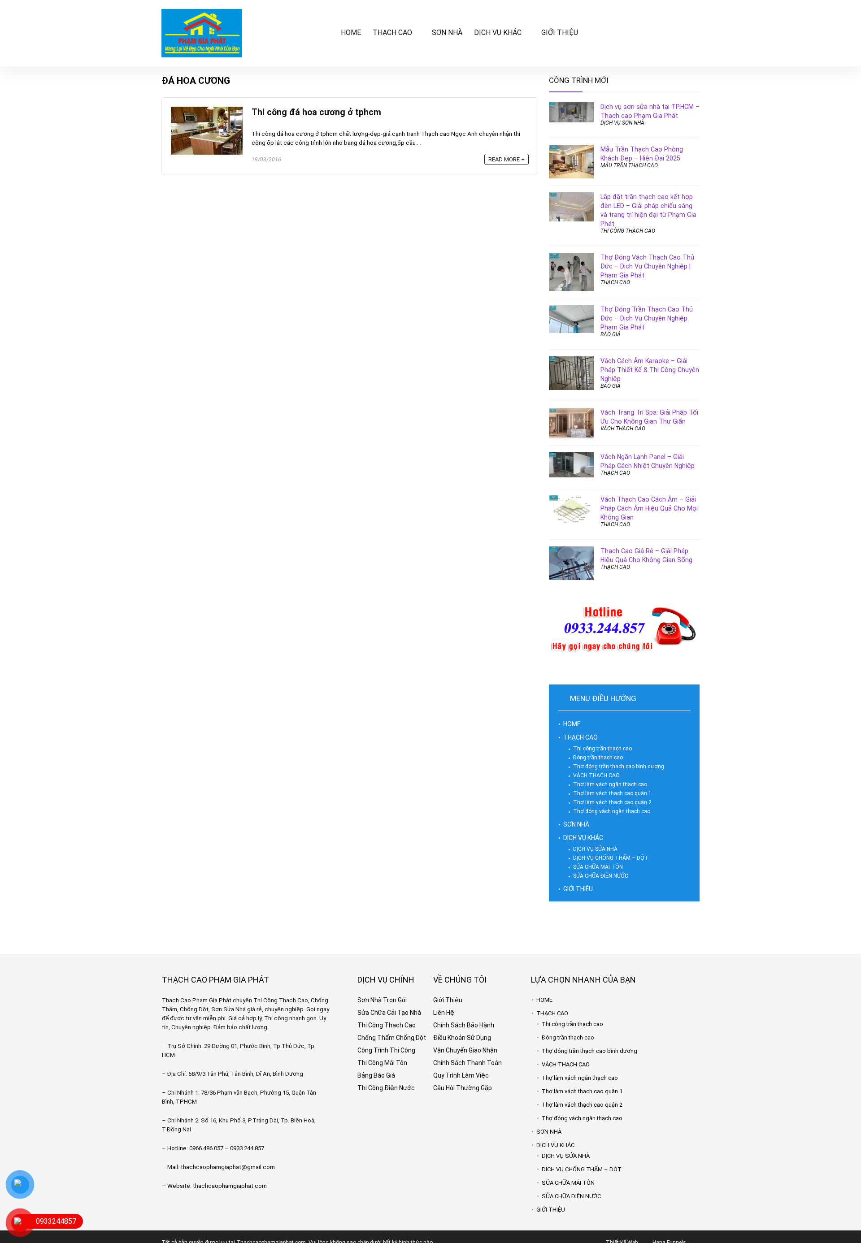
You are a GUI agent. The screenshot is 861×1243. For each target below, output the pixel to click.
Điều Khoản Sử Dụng (462, 1037)
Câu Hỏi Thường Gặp (462, 1087)
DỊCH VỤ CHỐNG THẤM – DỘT (610, 858)
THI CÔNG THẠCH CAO (627, 231)
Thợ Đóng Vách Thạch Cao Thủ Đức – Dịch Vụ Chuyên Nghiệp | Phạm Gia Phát (647, 266)
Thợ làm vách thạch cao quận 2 (612, 802)
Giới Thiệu (447, 1000)
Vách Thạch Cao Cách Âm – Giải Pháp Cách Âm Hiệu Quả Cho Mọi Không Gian (649, 508)
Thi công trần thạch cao (602, 748)
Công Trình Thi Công (386, 1050)
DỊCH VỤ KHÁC (498, 32)
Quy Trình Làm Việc (461, 1075)
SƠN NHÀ (447, 32)
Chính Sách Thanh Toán (467, 1062)
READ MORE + (506, 159)
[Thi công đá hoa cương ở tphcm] (207, 111)
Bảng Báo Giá (376, 1075)
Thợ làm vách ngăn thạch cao (610, 784)
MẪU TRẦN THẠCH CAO (629, 165)
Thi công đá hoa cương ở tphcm (316, 112)
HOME (351, 32)
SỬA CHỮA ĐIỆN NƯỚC (600, 876)
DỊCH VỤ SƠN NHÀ (622, 123)
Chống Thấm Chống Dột (391, 1037)
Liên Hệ (443, 1012)
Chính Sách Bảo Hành (463, 1025)
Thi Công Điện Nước (386, 1087)
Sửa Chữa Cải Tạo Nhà (389, 1012)
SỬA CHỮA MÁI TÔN (598, 867)
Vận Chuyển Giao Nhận (465, 1050)
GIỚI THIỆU (559, 32)
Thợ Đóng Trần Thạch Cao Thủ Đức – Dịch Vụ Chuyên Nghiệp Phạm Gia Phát (646, 318)
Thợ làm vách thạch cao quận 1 (612, 793)
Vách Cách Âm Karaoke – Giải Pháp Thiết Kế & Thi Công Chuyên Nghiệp (649, 369)
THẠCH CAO (392, 32)
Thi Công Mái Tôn (382, 1062)
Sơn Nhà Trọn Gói (382, 1000)
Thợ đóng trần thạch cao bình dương (618, 766)
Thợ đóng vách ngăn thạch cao (611, 811)
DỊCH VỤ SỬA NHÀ (595, 849)
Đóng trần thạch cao (598, 757)
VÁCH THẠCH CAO (622, 428)
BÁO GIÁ (610, 334)
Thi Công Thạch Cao (386, 1025)
